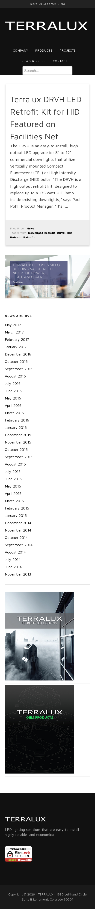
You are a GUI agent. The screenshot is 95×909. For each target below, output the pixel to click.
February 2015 (17, 508)
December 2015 (18, 435)
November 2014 (18, 530)
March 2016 (14, 413)
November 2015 (18, 442)
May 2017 (13, 325)
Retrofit (29, 237)
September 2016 (19, 369)
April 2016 (13, 405)
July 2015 (13, 471)
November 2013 (18, 574)
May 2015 (13, 486)
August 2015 (15, 464)
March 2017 (14, 332)
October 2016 (16, 361)
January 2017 (16, 347)
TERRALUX (47, 26)
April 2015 (13, 493)
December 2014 (18, 523)
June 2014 (13, 567)
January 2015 (16, 515)
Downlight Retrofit (41, 232)
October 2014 (16, 537)
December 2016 (18, 354)
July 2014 (13, 559)
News (30, 228)
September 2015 (19, 457)
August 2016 (15, 376)
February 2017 (17, 339)
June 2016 (13, 391)
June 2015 (13, 479)
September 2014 (19, 545)
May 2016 (13, 398)
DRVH (61, 232)
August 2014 (15, 552)
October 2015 (16, 449)
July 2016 (13, 383)
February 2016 (17, 420)
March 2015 (14, 501)
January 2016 (16, 427)
